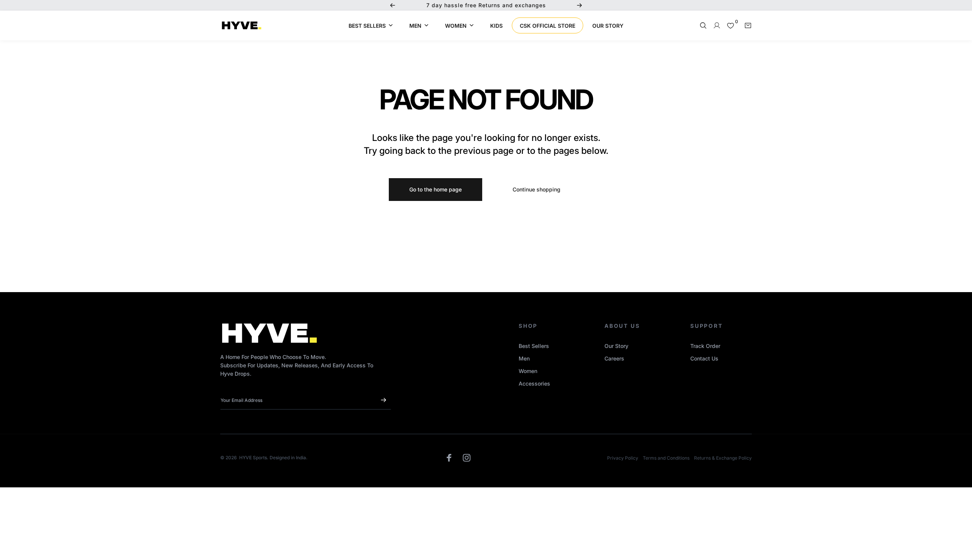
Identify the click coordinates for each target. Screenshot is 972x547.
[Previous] (392, 5)
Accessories (534, 383)
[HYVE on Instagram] (466, 458)
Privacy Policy (622, 458)
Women (528, 371)
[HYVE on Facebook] (449, 458)
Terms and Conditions (666, 458)
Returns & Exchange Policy (723, 458)
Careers (614, 358)
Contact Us (704, 358)
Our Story (616, 346)
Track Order (705, 346)
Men (524, 358)
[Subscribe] (383, 399)
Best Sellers (534, 346)
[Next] (579, 5)
